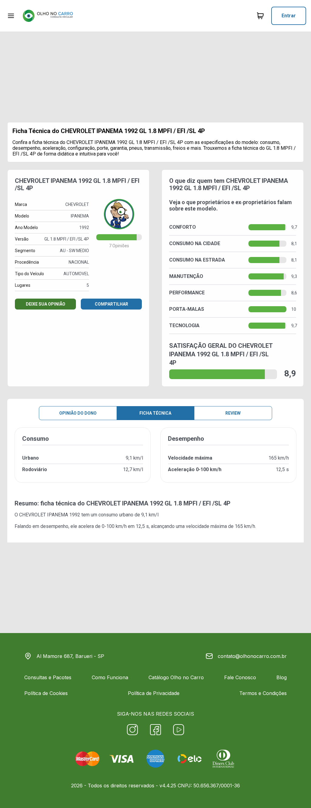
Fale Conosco (240, 677)
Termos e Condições (263, 693)
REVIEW (233, 413)
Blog (281, 677)
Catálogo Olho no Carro (176, 677)
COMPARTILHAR (111, 304)
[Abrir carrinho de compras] (260, 16)
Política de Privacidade (153, 693)
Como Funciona (110, 677)
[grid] (155, 459)
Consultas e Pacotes (47, 677)
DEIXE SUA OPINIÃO (45, 304)
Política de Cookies (46, 693)
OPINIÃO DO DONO (78, 413)
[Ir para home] (47, 16)
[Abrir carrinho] (11, 16)
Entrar (289, 16)
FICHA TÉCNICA (155, 413)
